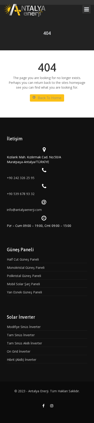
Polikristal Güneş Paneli (24, 276)
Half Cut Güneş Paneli (23, 259)
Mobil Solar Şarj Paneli (23, 284)
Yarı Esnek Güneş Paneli (24, 292)
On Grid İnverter (18, 351)
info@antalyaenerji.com (24, 210)
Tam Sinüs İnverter (21, 335)
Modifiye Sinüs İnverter (24, 327)
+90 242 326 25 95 (20, 178)
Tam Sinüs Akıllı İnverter (24, 343)
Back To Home (49, 98)
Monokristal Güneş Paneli (25, 267)
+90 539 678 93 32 (20, 194)
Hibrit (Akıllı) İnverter (21, 359)
